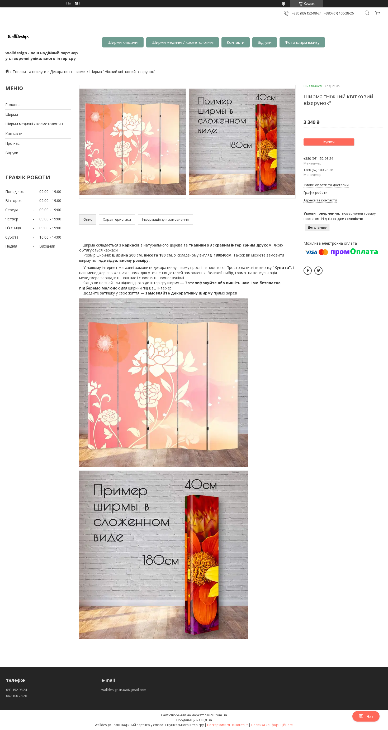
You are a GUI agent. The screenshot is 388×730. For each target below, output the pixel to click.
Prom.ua (220, 715)
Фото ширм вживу (302, 42)
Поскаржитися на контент (227, 725)
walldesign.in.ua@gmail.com (123, 689)
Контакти (235, 42)
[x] (318, 271)
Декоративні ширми (68, 71)
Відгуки (265, 42)
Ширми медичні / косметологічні (183, 42)
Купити (328, 142)
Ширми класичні (122, 42)
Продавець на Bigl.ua (194, 720)
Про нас (12, 143)
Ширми (11, 114)
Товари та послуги (29, 71)
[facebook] (308, 271)
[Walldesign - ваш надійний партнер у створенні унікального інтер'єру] (18, 37)
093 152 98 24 (16, 689)
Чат (370, 716)
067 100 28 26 (16, 695)
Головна (13, 104)
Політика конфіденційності (272, 725)
